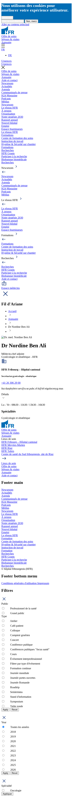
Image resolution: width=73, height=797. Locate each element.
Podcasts (6, 98)
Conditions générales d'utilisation (19, 583)
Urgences (6, 61)
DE (10, 55)
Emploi (5, 126)
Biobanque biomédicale (14, 159)
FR (3, 49)
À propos (6, 110)
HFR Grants (8, 153)
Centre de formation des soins (17, 138)
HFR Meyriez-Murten (13, 445)
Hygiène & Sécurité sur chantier (18, 144)
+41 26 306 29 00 (11, 382)
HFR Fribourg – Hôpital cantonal (19, 442)
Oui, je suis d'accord (13, 21)
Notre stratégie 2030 (12, 116)
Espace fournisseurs (12, 129)
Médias (5, 101)
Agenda (5, 89)
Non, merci (31, 21)
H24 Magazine (9, 95)
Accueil (12, 311)
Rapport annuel (9, 119)
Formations (7, 135)
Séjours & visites (10, 39)
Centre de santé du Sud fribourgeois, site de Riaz (27, 454)
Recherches (7, 150)
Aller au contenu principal (15, 24)
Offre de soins (8, 36)
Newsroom (7, 83)
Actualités (6, 86)
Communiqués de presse (14, 92)
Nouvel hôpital (9, 122)
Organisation (8, 113)
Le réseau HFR (9, 107)
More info (7, 17)
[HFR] (7, 33)
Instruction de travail (12, 141)
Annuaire (6, 42)
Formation (6, 538)
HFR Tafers (7, 451)
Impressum (43, 583)
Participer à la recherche (14, 156)
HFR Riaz (6, 448)
